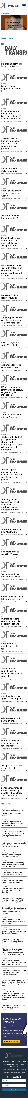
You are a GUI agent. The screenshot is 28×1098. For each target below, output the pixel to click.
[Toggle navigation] (24, 5)
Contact (16, 1064)
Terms (4, 1064)
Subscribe (14, 1090)
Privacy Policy (10, 1064)
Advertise (22, 1064)
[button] (3, 22)
